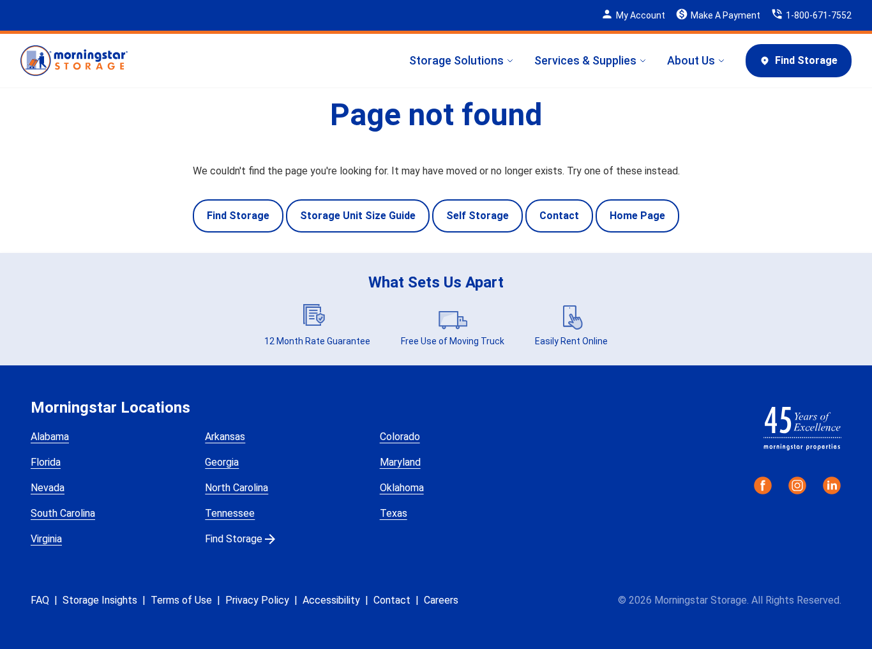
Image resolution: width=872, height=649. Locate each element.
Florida (46, 462)
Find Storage (806, 60)
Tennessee (230, 513)
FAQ (40, 600)
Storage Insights (100, 600)
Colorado (400, 437)
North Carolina (236, 488)
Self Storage (477, 216)
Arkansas (225, 437)
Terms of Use (181, 600)
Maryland (400, 462)
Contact (559, 216)
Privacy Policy (257, 600)
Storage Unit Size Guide (358, 216)
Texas (393, 513)
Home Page (637, 216)
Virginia (46, 539)
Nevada (47, 488)
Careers (441, 600)
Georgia (222, 462)
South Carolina (63, 513)
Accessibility (331, 600)
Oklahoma (402, 488)
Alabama (50, 437)
